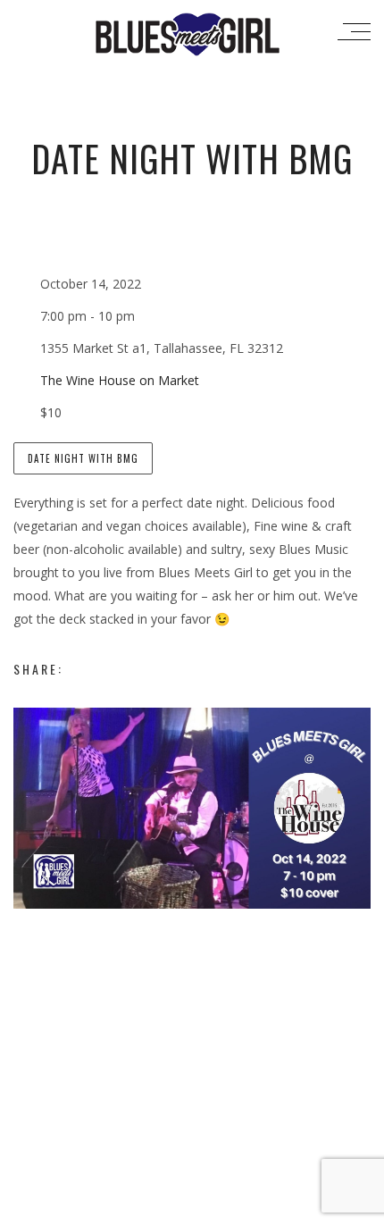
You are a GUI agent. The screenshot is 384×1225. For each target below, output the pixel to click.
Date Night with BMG (83, 458)
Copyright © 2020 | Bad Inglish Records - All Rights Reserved (192, 1208)
